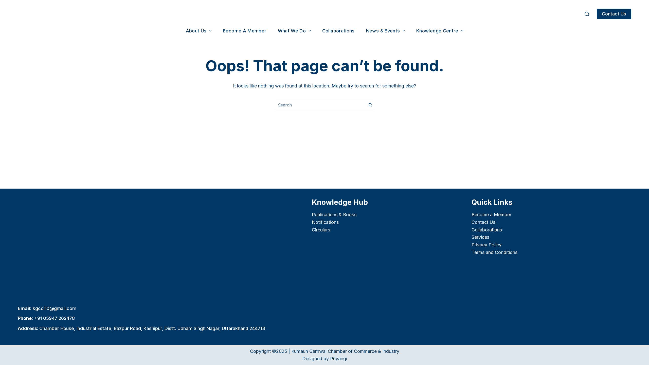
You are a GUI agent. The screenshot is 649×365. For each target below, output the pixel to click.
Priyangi (338, 358)
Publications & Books (334, 214)
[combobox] (319, 105)
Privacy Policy (486, 244)
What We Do (292, 30)
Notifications (325, 222)
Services (480, 237)
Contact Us (614, 13)
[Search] (587, 14)
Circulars (321, 229)
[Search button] (370, 105)
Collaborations (338, 30)
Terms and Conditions (494, 252)
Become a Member (244, 30)
